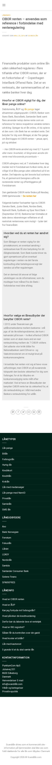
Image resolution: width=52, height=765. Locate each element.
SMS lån (6, 509)
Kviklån (5, 481)
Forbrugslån (8, 459)
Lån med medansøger (13, 487)
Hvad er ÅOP (8, 605)
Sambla (6, 565)
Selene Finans (9, 576)
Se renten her (29, 196)
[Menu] (4, 5)
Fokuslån (6, 543)
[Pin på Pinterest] (33, 412)
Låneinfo (6, 15)
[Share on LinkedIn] (39, 412)
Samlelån (6, 504)
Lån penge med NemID (13, 492)
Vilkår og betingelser (12, 688)
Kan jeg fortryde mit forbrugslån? (18, 610)
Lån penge (7, 448)
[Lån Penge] (26, 5)
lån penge (29, 109)
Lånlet (5, 548)
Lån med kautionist (11, 644)
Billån (5, 453)
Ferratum (6, 537)
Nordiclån (7, 560)
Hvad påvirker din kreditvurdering (18, 616)
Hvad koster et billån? (13, 638)
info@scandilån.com (12, 684)
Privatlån (6, 498)
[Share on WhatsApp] (13, 412)
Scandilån (33, 36)
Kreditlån (6, 476)
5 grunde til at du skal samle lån (18, 649)
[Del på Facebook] (18, 412)
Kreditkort (7, 470)
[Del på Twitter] (23, 412)
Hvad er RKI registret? (13, 627)
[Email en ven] (28, 412)
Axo (4, 526)
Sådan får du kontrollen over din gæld (21, 632)
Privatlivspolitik (10, 691)
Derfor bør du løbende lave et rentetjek (21, 621)
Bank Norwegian (10, 532)
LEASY (5, 554)
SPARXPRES (8, 582)
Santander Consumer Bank (15, 571)
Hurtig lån (7, 464)
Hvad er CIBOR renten (13, 599)
